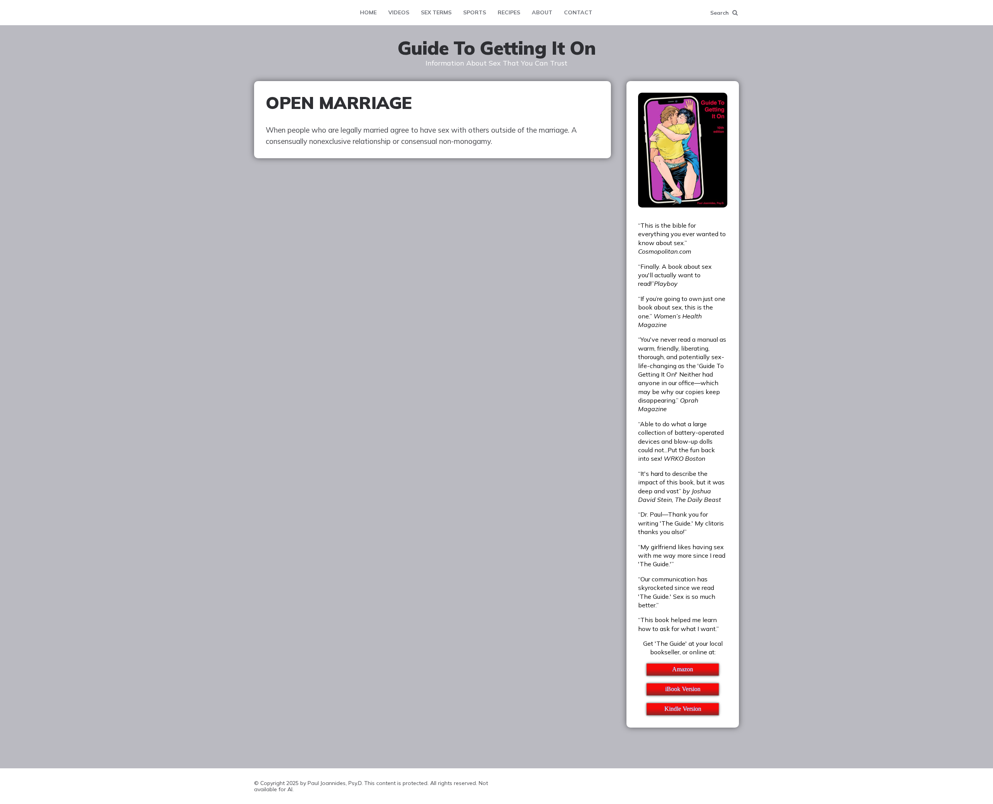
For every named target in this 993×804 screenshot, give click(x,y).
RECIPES (509, 12)
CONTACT (578, 12)
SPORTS (474, 12)
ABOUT (542, 12)
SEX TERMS (436, 12)
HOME (368, 12)
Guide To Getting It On (497, 48)
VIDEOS (398, 12)
